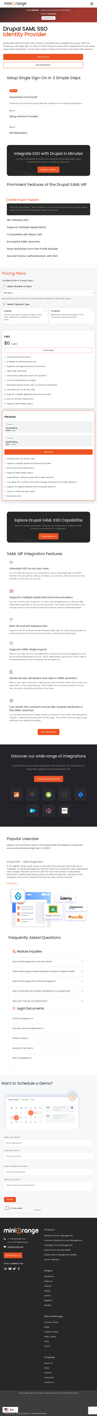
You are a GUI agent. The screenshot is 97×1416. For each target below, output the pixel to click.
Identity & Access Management (58, 1235)
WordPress (49, 1276)
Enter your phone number (16, 1166)
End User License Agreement (28, 1028)
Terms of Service (22, 1413)
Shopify (47, 1286)
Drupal (47, 1291)
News (46, 1368)
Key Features (43, 57)
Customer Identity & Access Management (63, 1240)
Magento (48, 1300)
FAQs (46, 1341)
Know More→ (13, 883)
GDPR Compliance (22, 1018)
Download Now (48, 536)
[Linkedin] (6, 1268)
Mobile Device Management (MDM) (60, 1254)
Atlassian (48, 1281)
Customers (49, 1377)
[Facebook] (19, 1268)
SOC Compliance (22, 1058)
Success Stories (51, 1322)
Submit (10, 1199)
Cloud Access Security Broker (57, 1250)
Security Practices (22, 1048)
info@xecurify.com (15, 1247)
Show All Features (48, 732)
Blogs (46, 1327)
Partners (48, 1372)
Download (48, 350)
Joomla (47, 1295)
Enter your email (12, 1137)
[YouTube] (10, 1268)
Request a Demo (48, 169)
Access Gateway (51, 1259)
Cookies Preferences (38, 1413)
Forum (47, 1346)
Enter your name (11, 1150)
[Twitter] (14, 1268)
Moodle (47, 1305)
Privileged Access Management (58, 1245)
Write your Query (12, 1179)
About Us (48, 1363)
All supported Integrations (48, 779)
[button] (48, 427)
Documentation (43, 65)
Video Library (50, 1336)
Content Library (51, 1332)
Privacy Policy (20, 1038)
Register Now (48, 18)
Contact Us (12, 1255)
